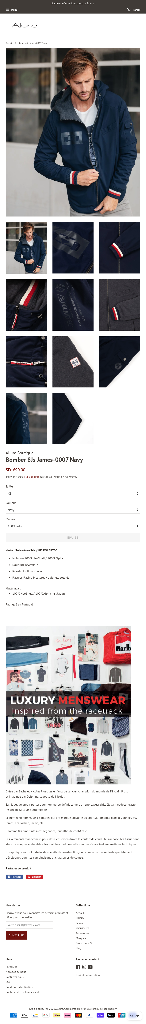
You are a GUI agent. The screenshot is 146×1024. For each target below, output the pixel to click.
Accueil (9, 43)
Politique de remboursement (22, 992)
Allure (59, 1008)
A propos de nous (16, 971)
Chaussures (82, 928)
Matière (10, 519)
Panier (136, 9)
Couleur (11, 503)
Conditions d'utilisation (19, 987)
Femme (80, 923)
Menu (13, 9)
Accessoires (82, 933)
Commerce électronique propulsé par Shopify (90, 1008)
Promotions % (84, 943)
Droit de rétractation (88, 975)
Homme (80, 918)
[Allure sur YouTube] (90, 967)
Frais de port (31, 477)
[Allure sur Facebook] (78, 967)
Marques (81, 938)
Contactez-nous (15, 977)
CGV (8, 982)
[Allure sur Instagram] (84, 967)
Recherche (11, 967)
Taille (9, 486)
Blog (78, 948)
